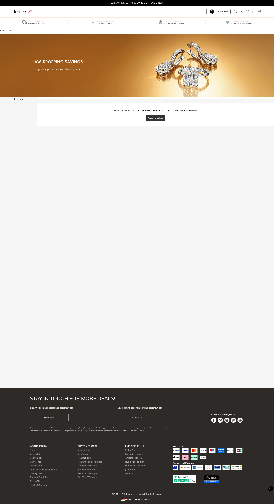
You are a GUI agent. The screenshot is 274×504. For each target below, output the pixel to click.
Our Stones (35, 461)
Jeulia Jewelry (134, 494)
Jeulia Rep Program (135, 461)
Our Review (36, 465)
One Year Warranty (87, 477)
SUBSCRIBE (49, 417)
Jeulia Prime (131, 450)
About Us (34, 450)
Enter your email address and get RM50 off (51, 408)
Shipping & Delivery (87, 465)
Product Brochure (38, 485)
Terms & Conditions (39, 477)
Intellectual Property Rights (43, 469)
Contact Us (35, 454)
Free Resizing (84, 457)
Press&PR (35, 481)
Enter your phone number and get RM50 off (140, 408)
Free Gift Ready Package (89, 461)
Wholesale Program (135, 465)
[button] (137, 499)
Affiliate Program (133, 457)
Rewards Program (134, 454)
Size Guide (82, 454)
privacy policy (174, 428)
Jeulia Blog (130, 469)
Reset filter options (155, 118)
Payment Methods (86, 469)
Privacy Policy (37, 473)
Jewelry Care (83, 450)
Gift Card (129, 473)
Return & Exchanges (87, 473)
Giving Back (36, 457)
